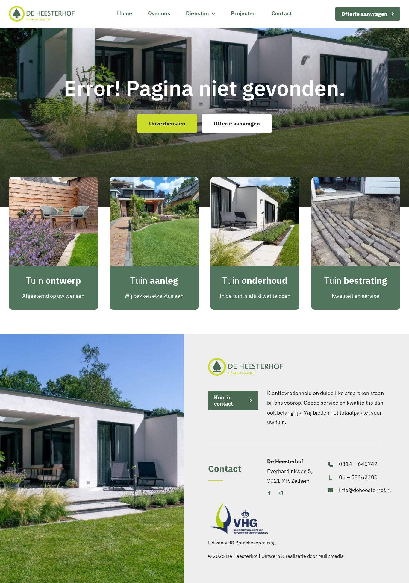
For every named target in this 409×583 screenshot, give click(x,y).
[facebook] (269, 493)
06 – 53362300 (358, 477)
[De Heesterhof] (42, 8)
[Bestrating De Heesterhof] (355, 179)
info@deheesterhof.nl (365, 490)
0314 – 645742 (358, 464)
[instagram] (280, 493)
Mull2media (331, 556)
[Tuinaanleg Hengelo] (154, 179)
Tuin (53, 280)
